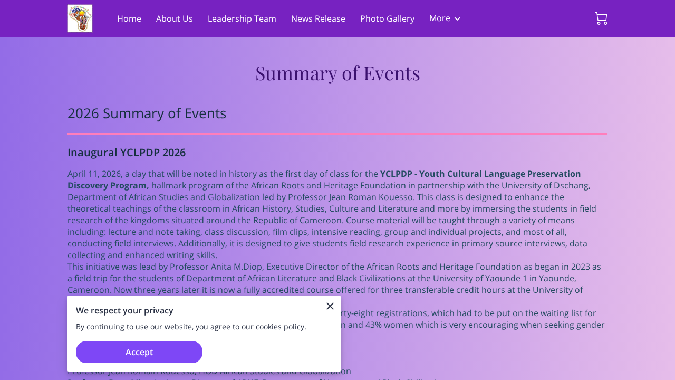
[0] (601, 18)
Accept (139, 352)
